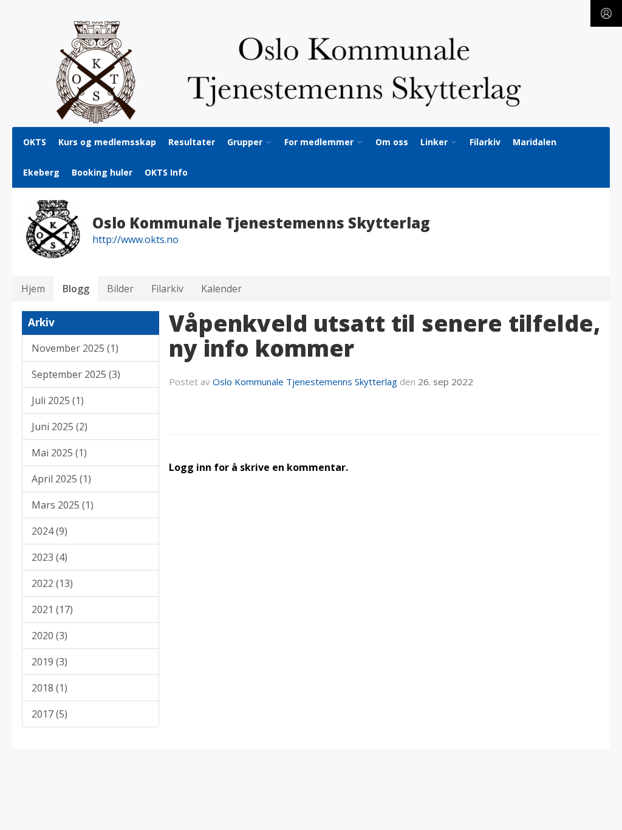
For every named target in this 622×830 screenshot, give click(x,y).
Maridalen (534, 142)
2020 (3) (49, 635)
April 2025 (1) (61, 478)
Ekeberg (41, 172)
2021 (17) (52, 609)
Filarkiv (485, 142)
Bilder (120, 288)
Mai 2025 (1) (59, 452)
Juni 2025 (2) (59, 426)
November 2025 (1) (75, 348)
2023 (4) (49, 557)
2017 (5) (49, 714)
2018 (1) (49, 688)
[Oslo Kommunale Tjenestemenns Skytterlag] (311, 72)
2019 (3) (49, 661)
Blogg (76, 288)
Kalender (221, 288)
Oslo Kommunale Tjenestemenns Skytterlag (305, 382)
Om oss (391, 142)
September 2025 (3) (76, 374)
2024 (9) (49, 531)
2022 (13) (52, 583)
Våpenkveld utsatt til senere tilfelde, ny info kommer (384, 335)
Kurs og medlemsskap (107, 142)
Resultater (191, 142)
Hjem (33, 288)
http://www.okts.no (135, 239)
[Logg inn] (606, 13)
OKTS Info (166, 172)
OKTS (34, 142)
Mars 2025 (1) (63, 505)
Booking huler (102, 172)
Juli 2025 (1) (58, 400)
